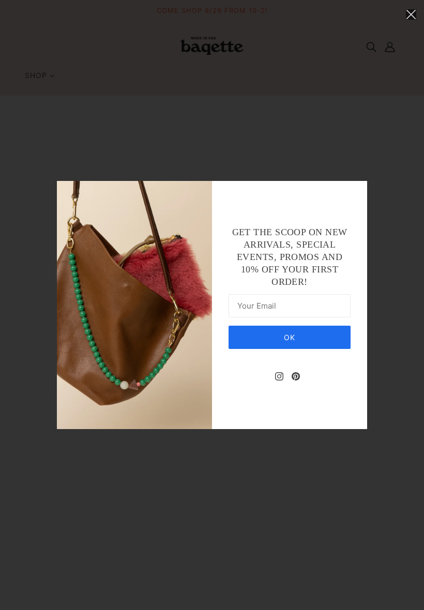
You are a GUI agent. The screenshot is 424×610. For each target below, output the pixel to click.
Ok (289, 337)
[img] (279, 375)
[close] (411, 14)
